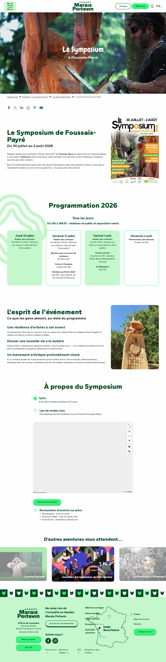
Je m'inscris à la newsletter (61, 623)
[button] (152, 6)
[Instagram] (55, 641)
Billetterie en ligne (94, 607)
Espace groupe (92, 613)
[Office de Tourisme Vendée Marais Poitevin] (83, 6)
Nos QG (28, 647)
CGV (79, 649)
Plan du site (51, 649)
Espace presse (92, 619)
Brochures (90, 624)
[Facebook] (48, 641)
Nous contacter (29, 639)
